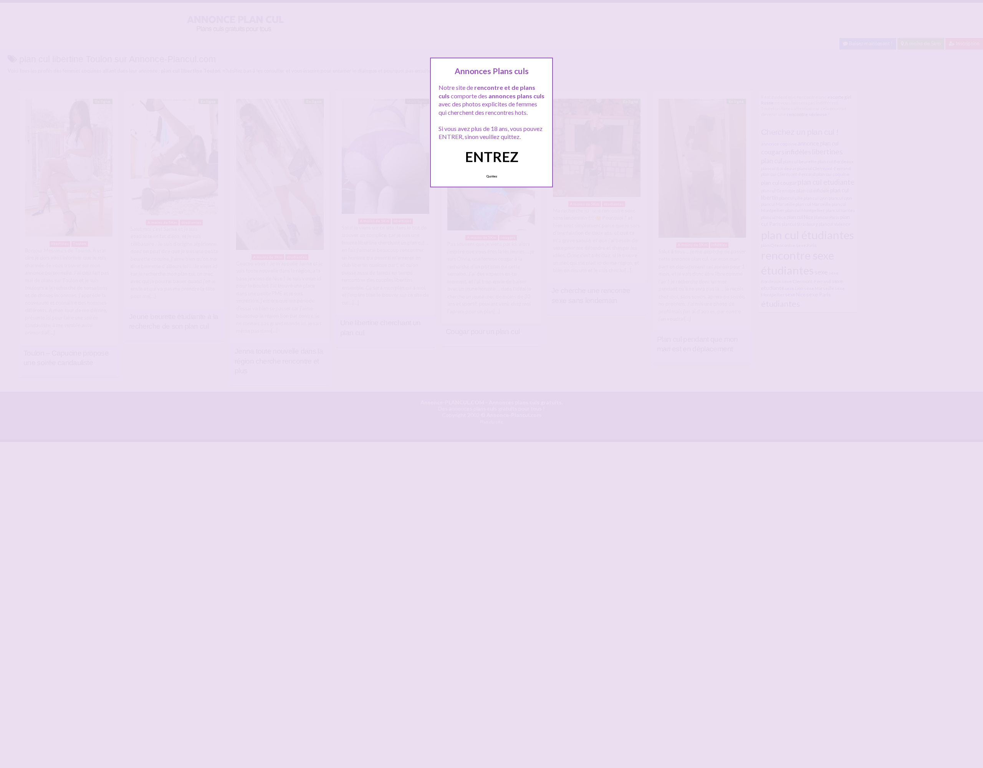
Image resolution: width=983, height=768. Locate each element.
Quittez (491, 176)
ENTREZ (491, 156)
